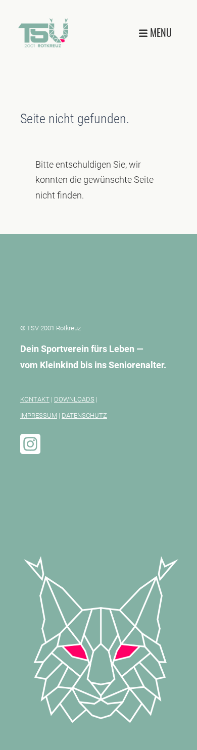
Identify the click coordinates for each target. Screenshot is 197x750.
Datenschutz (84, 415)
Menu (159, 32)
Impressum (38, 415)
